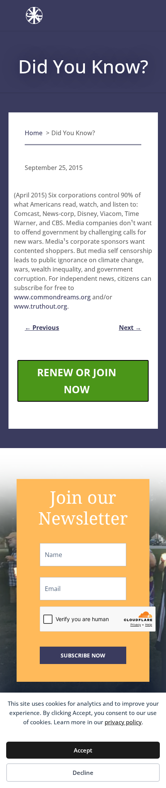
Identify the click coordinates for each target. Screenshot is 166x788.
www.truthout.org (40, 306)
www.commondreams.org (52, 297)
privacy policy (123, 722)
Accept (83, 750)
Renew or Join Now (76, 380)
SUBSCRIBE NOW (83, 655)
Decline (83, 772)
